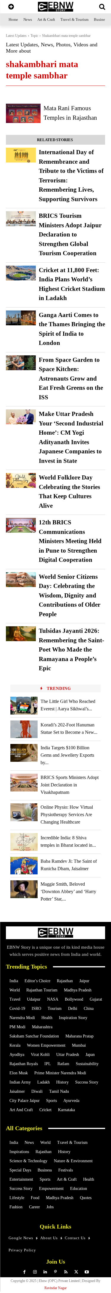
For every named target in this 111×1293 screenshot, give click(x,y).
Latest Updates (16, 36)
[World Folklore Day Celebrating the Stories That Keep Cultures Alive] (21, 480)
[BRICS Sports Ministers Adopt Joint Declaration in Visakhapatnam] (24, 782)
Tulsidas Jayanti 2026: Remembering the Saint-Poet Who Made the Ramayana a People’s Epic (71, 649)
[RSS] (66, 1272)
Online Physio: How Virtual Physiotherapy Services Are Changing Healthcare (67, 814)
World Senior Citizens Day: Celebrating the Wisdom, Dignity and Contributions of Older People (69, 595)
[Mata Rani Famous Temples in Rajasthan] (23, 113)
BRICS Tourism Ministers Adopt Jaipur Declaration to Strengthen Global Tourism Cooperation (70, 234)
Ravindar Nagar (55, 1288)
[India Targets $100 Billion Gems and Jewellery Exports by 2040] (24, 752)
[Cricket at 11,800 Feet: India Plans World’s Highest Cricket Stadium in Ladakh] (21, 273)
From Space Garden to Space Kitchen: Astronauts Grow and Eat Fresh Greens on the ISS (71, 378)
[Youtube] (86, 1272)
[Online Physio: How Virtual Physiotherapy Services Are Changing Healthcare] (24, 812)
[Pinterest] (55, 1272)
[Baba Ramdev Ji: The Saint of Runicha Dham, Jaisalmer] (24, 865)
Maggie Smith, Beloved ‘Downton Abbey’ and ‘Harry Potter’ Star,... (68, 891)
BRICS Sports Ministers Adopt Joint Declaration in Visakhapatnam (70, 785)
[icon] (11, 7)
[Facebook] (24, 1272)
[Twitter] (76, 1272)
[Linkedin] (45, 1272)
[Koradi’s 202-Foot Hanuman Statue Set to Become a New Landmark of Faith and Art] (24, 729)
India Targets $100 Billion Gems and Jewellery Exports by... (67, 755)
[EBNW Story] (55, 7)
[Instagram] (35, 1272)
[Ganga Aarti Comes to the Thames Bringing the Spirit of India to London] (21, 317)
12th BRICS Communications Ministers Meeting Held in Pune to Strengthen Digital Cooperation (70, 541)
